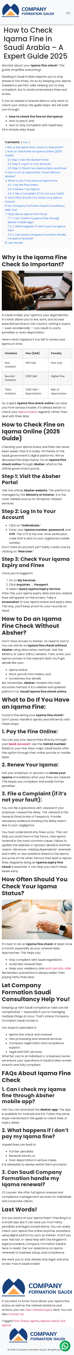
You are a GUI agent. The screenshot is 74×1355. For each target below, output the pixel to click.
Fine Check (21, 1321)
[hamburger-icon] (68, 13)
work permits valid (58, 968)
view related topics (38, 1310)
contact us (16, 1314)
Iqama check (49, 1321)
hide (25, 142)
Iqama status (27, 412)
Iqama (34, 1321)
